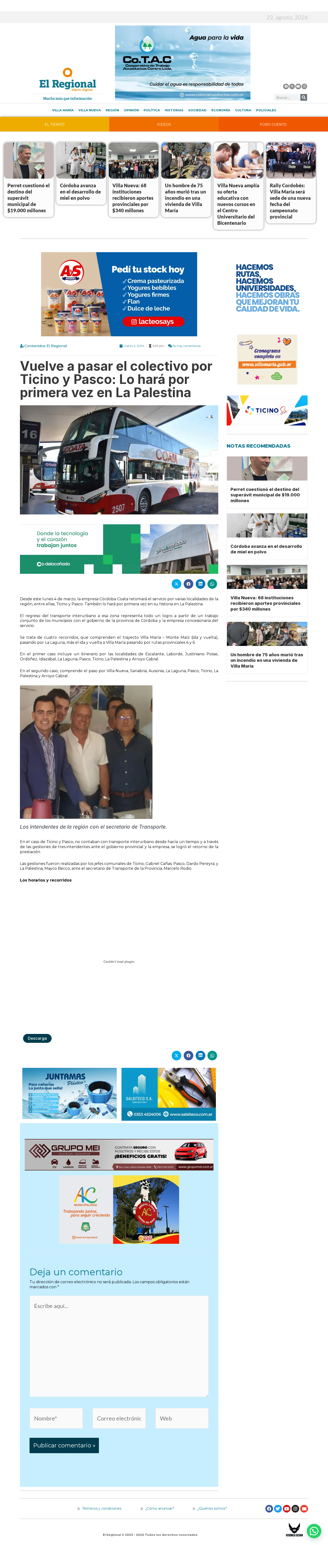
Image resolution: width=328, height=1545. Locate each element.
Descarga (37, 1038)
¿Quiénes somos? (211, 1508)
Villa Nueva (90, 110)
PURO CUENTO (273, 124)
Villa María (63, 110)
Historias (174, 110)
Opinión (131, 110)
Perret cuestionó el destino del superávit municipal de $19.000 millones (265, 495)
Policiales (266, 110)
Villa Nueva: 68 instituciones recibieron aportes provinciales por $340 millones (132, 197)
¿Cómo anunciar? (159, 1508)
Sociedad (197, 110)
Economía (220, 110)
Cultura (243, 110)
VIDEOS (164, 124)
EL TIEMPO (55, 124)
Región (112, 110)
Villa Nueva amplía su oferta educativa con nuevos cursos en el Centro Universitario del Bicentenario (238, 204)
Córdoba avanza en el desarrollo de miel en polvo (80, 191)
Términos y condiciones (101, 1508)
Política (152, 110)
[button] (314, 1531)
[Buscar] (303, 97)
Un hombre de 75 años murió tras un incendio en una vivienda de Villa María (185, 197)
